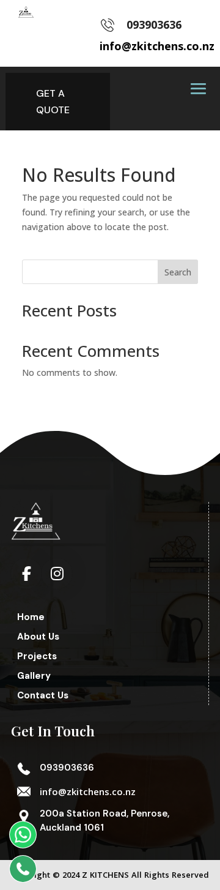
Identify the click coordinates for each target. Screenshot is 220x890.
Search (177, 272)
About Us (38, 636)
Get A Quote (53, 101)
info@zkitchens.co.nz (88, 791)
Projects (37, 656)
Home (31, 617)
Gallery (34, 676)
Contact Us (42, 695)
